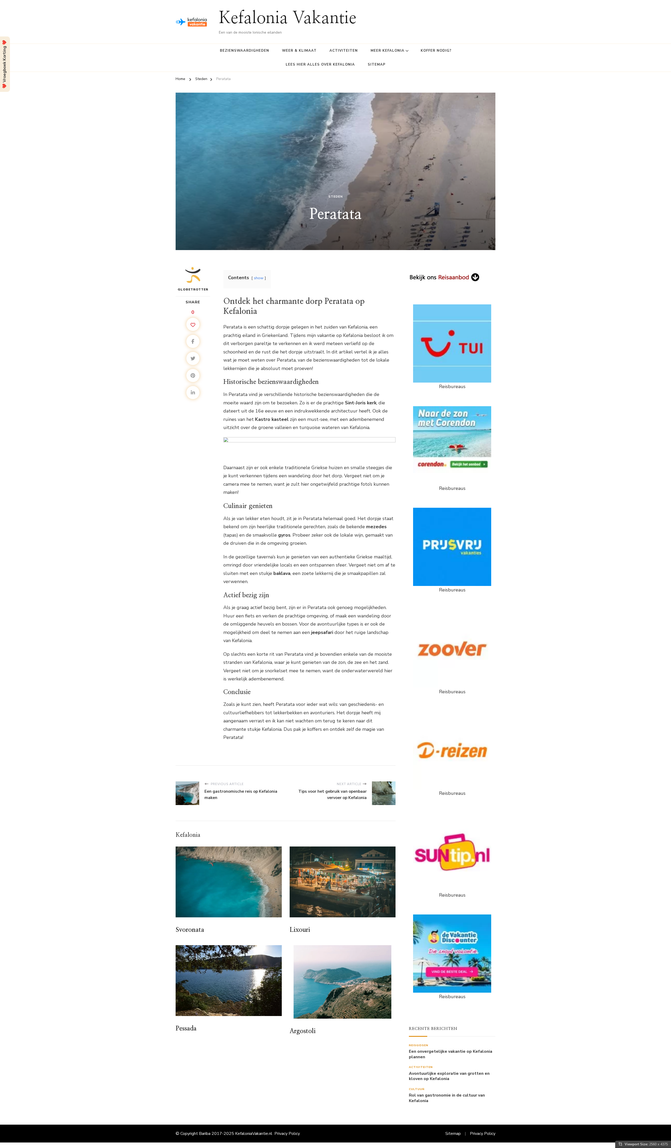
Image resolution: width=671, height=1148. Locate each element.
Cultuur (417, 1089)
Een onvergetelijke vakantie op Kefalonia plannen (450, 1054)
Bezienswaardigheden (244, 50)
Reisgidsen (418, 1045)
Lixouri (300, 930)
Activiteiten (343, 50)
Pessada (186, 1028)
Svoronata (190, 930)
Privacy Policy (287, 1133)
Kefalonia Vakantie (287, 18)
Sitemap (377, 64)
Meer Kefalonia (387, 50)
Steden (335, 196)
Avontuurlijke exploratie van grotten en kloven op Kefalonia (449, 1076)
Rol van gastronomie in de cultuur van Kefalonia (447, 1098)
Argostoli (303, 1031)
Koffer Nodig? (436, 50)
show (258, 278)
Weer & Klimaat (299, 50)
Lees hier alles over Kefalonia (320, 64)
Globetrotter (193, 289)
